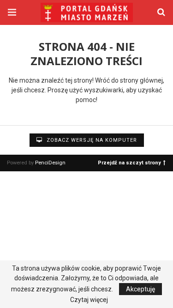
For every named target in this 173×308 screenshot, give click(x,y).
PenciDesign (50, 163)
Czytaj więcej (89, 299)
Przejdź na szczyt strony (129, 162)
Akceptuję (140, 289)
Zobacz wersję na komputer (91, 140)
